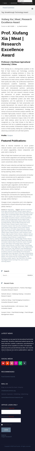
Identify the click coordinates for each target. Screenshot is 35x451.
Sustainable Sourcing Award (9, 253)
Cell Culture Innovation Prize (21, 216)
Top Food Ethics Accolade (23, 258)
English (22, 1)
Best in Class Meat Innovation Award (16, 212)
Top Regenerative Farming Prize (10, 260)
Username (7, 408)
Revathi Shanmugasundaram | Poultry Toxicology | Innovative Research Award (16, 289)
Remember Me (7, 424)
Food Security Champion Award (22, 226)
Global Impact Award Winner (10, 232)
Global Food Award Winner (24, 230)
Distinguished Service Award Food (19, 219)
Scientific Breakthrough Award (14, 250)
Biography (11, 209)
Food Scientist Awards (8, 376)
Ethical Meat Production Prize (21, 222)
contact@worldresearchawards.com (12, 397)
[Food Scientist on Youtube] (3, 363)
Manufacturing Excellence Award (11, 240)
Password (7, 416)
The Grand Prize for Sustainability (16, 256)
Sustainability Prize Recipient (21, 252)
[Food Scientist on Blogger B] (7, 363)
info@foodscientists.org (8, 390)
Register (3, 435)
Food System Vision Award (9, 227)
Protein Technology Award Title (15, 247)
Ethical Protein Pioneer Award (10, 224)
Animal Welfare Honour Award (17, 211)
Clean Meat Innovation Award (10, 218)
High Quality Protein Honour (14, 234)
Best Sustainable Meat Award (15, 214)
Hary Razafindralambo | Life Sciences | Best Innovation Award (14, 307)
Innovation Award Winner (9, 237)
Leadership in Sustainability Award (13, 238)
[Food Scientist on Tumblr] (24, 363)
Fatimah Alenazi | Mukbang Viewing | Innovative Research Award (16, 295)
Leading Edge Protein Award (22, 239)
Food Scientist (8, 7)
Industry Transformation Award (22, 235)
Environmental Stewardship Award (11, 221)
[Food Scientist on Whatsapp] (20, 363)
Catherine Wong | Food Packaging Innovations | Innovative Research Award (15, 301)
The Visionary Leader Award (15, 257)
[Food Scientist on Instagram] (16, 363)
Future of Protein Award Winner (15, 229)
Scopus (10, 135)
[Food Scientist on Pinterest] (12, 363)
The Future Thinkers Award (14, 255)
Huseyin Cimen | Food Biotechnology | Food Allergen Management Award (17, 313)
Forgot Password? (6, 436)
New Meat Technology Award (14, 243)
